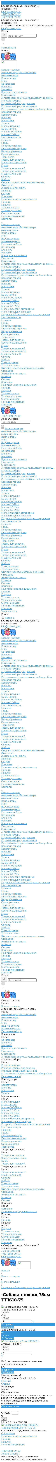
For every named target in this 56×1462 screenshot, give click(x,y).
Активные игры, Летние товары (18, 72)
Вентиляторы (8, 78)
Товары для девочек (12, 159)
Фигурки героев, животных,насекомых (22, 182)
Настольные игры (11, 137)
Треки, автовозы (10, 365)
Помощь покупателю (13, 216)
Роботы (5, 179)
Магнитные (7, 120)
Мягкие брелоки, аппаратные (17, 309)
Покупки (6, 204)
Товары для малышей (13, 168)
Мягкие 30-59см (10, 303)
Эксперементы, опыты (13, 188)
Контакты (6, 404)
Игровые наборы (10, 100)
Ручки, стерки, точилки (14, 92)
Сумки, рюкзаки (10, 154)
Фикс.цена (7, 185)
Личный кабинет (10, 1251)
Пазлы (4, 142)
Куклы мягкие (8, 128)
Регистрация (8, 47)
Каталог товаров (10, 224)
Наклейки (6, 89)
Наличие (6, 1381)
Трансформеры (9, 362)
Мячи (4, 81)
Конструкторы (9, 114)
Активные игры (9, 75)
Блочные (6, 117)
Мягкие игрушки (10, 126)
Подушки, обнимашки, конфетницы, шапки (25, 314)
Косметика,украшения (13, 162)
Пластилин (7, 258)
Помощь (5, 387)
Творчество (7, 157)
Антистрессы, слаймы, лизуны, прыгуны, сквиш (27, 97)
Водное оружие (10, 238)
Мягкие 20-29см (10, 134)
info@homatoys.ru (11, 11)
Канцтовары (8, 83)
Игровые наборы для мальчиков (19, 106)
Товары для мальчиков (13, 171)
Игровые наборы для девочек (18, 103)
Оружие (5, 176)
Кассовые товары (11, 112)
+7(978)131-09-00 (11, 1253)
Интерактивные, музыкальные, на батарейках (26, 109)
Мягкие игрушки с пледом (16, 311)
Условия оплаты (10, 207)
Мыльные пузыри (10, 241)
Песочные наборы (11, 145)
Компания (6, 382)
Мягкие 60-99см (10, 306)
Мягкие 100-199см (11, 131)
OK (3, 1419)
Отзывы (5, 1383)
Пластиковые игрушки (13, 148)
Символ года (8, 95)
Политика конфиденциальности (19, 199)
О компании (8, 1433)
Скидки (5, 379)
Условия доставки (11, 210)
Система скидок (10, 213)
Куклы (4, 165)
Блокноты (6, 86)
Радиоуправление (11, 151)
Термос (5, 123)
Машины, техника (11, 173)
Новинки (6, 140)
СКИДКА (6, 1412)
